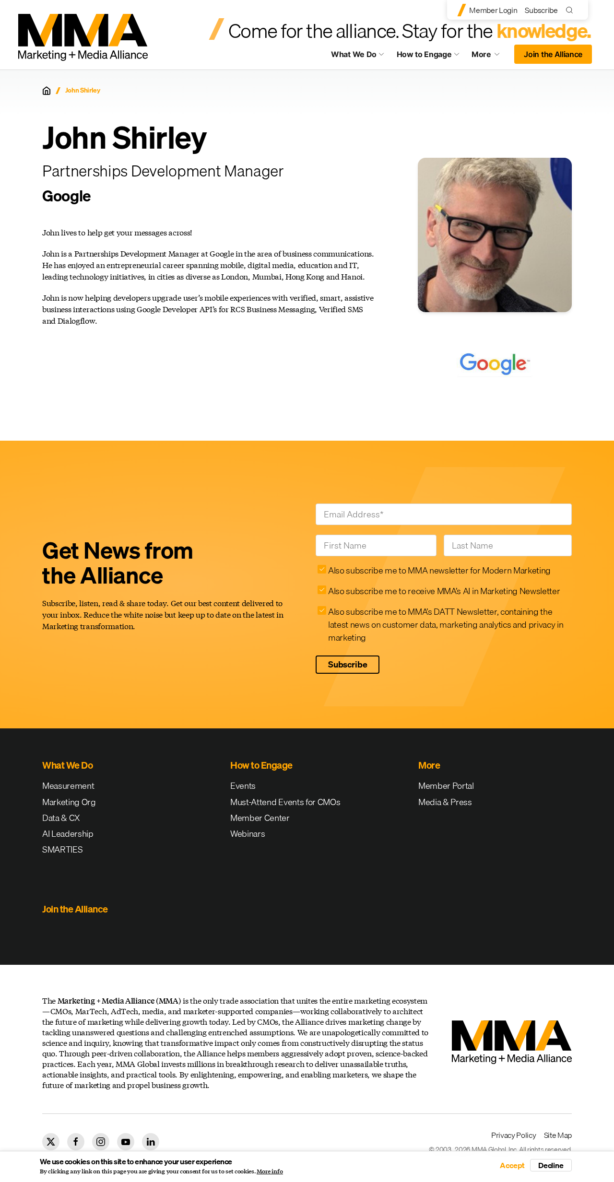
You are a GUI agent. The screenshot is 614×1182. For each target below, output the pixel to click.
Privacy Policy (513, 1135)
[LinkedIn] (150, 1141)
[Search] (572, 10)
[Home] (46, 90)
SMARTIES (62, 849)
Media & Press (445, 802)
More (490, 56)
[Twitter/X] (50, 1141)
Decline (551, 1165)
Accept (512, 1165)
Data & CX (61, 818)
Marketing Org (69, 802)
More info (270, 1171)
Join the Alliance (553, 54)
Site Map (558, 1135)
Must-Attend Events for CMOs (285, 802)
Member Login (493, 10)
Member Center (260, 818)
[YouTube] (125, 1141)
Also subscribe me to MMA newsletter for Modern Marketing (439, 570)
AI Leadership (68, 834)
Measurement (68, 786)
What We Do (354, 54)
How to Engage (424, 54)
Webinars (247, 834)
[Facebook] (75, 1141)
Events (243, 786)
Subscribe (541, 10)
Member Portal (446, 786)
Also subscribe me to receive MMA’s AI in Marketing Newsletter (444, 591)
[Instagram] (100, 1141)
